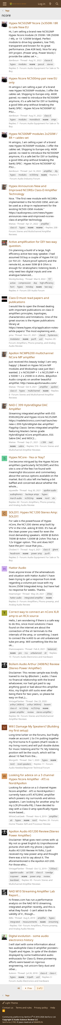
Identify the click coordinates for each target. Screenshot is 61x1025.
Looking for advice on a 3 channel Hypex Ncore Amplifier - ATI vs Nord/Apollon (31, 779)
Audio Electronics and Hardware (37, 656)
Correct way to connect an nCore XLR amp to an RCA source (34, 614)
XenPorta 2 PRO (9, 1022)
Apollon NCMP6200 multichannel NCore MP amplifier (31, 355)
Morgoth (13, 760)
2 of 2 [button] (39, 988)
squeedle (13, 490)
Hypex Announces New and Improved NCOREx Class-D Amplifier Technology (33, 190)
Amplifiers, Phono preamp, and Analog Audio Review (32, 504)
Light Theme (11, 1002)
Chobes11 (14, 549)
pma (11, 335)
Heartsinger (15, 593)
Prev (29, 988)
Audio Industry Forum (29, 178)
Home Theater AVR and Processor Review (29, 823)
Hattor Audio (17, 568)
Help (52, 1007)
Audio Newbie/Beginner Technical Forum (29, 767)
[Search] (57, 4)
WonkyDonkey (16, 278)
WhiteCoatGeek (17, 816)
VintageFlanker (16, 701)
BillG (11, 917)
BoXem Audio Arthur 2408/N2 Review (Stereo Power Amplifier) (34, 666)
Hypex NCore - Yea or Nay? (27, 457)
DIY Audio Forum (36, 290)
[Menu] (5, 4)
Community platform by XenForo (29, 1017)
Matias (12, 223)
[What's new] (50, 4)
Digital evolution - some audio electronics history (29, 938)
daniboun (14, 60)
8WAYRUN (38, 1022)
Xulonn (12, 973)
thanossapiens (16, 649)
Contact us (7, 1007)
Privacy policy (41, 1007)
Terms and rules (24, 1007)
